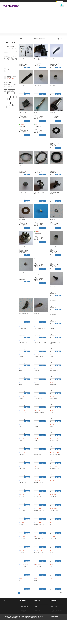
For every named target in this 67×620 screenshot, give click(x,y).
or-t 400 (5, 92)
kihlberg (5, 88)
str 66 (5, 107)
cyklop (5, 86)
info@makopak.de (32, 1)
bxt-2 (5, 90)
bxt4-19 (9, 88)
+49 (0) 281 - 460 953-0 (22, 1)
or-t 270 (12, 90)
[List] (23, 38)
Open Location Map (11, 606)
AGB (36, 606)
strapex (12, 86)
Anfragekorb (27, 67)
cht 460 (5, 94)
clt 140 (9, 92)
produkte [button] (29, 6)
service (36, 6)
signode (5, 84)
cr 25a (13, 94)
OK (57, 616)
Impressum (37, 602)
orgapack (9, 84)
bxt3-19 (13, 88)
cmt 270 (13, 92)
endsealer (14, 84)
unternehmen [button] (43, 6)
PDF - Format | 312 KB (10, 78)
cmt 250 (9, 94)
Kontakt (51, 6)
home (24, 6)
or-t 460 (8, 90)
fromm (9, 86)
